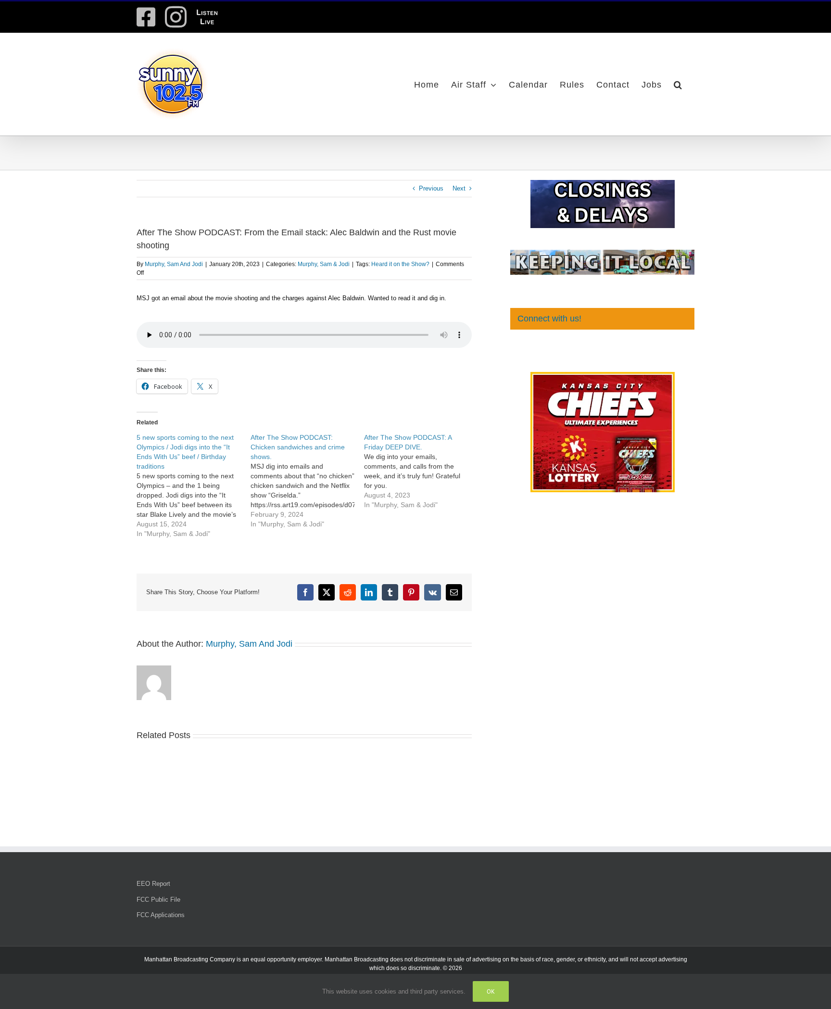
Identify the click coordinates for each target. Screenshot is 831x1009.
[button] (678, 84)
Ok (491, 991)
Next (459, 188)
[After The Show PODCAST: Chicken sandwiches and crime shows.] (308, 481)
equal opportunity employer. (287, 959)
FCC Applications (161, 915)
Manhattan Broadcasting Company (189, 959)
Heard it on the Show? (400, 264)
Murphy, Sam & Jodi (324, 264)
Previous (431, 188)
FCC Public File (158, 899)
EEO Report (153, 883)
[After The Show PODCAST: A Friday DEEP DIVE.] (421, 471)
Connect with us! (549, 318)
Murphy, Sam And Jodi (174, 264)
